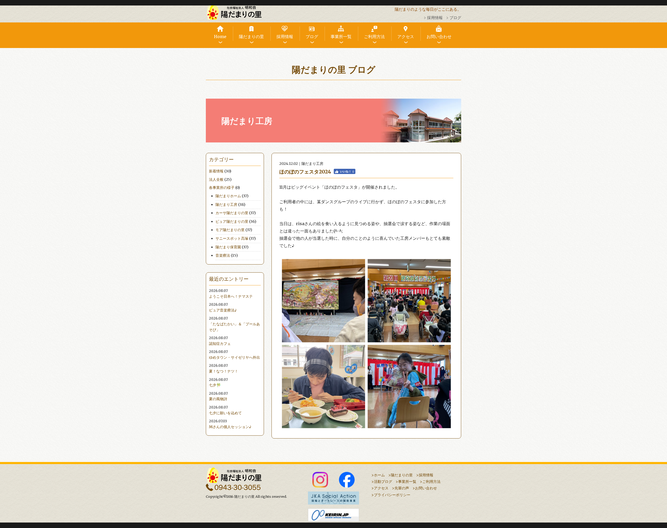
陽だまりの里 (251, 36)
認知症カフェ (220, 343)
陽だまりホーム (228, 196)
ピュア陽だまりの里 (231, 221)
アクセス (405, 36)
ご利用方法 (374, 36)
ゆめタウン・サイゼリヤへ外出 (234, 357)
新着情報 (216, 171)
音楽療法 (222, 255)
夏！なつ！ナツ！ (223, 371)
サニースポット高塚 (231, 238)
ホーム (379, 475)
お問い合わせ (439, 36)
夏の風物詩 (218, 399)
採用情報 (435, 17)
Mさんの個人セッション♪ (230, 426)
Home (220, 36)
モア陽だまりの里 (230, 229)
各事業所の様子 (221, 187)
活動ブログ (383, 481)
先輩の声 (401, 488)
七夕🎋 (215, 385)
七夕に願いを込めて (225, 413)
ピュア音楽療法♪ (223, 310)
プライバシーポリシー (392, 495)
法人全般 (216, 179)
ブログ (455, 17)
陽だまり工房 (226, 204)
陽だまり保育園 (228, 247)
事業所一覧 (341, 36)
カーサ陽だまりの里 (231, 213)
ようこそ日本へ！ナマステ (231, 296)
